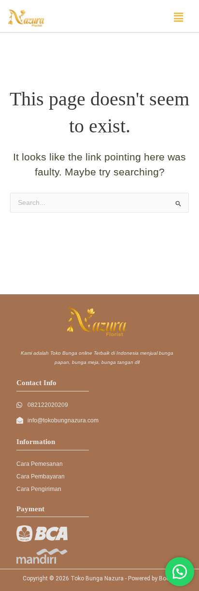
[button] (179, 17)
